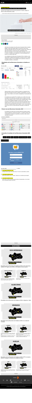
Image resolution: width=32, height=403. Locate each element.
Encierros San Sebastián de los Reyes (5, 0)
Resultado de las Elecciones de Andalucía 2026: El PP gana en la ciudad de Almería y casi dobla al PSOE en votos (8, 334)
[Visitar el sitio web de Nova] (14, 380)
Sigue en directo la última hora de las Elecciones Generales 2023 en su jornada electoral (15, 13)
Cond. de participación (22, 386)
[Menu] (31, 3)
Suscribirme (16, 162)
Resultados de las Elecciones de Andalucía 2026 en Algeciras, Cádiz (16, 300)
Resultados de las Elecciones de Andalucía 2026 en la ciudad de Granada (15, 321)
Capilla (8, 137)
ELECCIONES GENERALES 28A (7, 174)
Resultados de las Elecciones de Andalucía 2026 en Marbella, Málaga (23, 279)
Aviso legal (8, 386)
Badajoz (4, 137)
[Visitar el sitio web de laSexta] (7, 380)
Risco (12, 137)
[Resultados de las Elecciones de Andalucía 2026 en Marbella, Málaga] (23, 274)
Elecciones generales (5, 140)
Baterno (7, 88)
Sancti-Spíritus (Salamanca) (4, 85)
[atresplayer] (29, 2)
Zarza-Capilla (3, 88)
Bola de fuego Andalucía (25, 0)
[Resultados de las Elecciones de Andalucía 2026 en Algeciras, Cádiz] (16, 291)
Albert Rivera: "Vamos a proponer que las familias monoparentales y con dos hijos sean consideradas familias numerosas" (16, 180)
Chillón (13, 88)
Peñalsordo (16, 137)
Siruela (29, 137)
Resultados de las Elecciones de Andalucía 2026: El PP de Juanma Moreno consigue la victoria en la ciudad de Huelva (15, 358)
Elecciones (16, 246)
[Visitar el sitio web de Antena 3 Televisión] (3, 380)
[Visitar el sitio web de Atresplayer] (16, 382)
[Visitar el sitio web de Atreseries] (21, 380)
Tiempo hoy (16, 0)
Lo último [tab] (18, 168)
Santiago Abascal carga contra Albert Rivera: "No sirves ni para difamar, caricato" (15, 171)
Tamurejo (10, 88)
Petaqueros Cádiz (20, 0)
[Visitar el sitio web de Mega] (17, 380)
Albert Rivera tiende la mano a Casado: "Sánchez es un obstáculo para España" (15, 175)
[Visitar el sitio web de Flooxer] (20, 382)
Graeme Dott (30, 0)
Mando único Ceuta (12, 0)
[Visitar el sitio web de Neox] (10, 380)
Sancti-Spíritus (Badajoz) (23, 137)
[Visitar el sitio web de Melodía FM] (11, 382)
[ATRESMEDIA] (16, 377)
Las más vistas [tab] (4, 168)
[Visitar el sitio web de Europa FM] (28, 380)
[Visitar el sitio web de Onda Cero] (25, 380)
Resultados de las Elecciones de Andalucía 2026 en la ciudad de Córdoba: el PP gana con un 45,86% (23, 370)
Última (26, 2)
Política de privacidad (12, 386)
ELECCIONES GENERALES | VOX (7, 170)
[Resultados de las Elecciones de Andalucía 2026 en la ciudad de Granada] (16, 311)
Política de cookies (17, 386)
